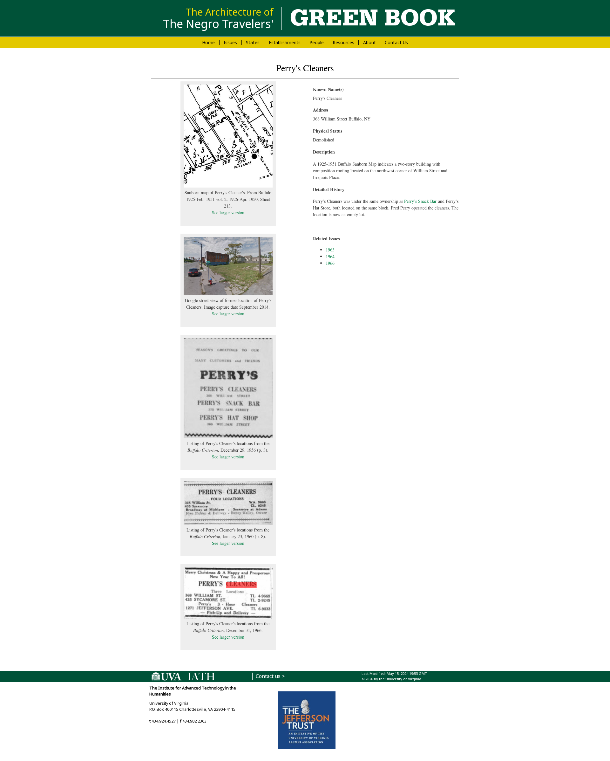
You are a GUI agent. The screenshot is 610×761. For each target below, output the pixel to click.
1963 (330, 250)
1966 (330, 263)
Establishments (285, 42)
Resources (343, 42)
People (316, 42)
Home (208, 42)
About (369, 42)
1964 (330, 256)
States (253, 42)
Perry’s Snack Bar (420, 201)
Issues (230, 42)
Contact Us (396, 42)
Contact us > (270, 676)
